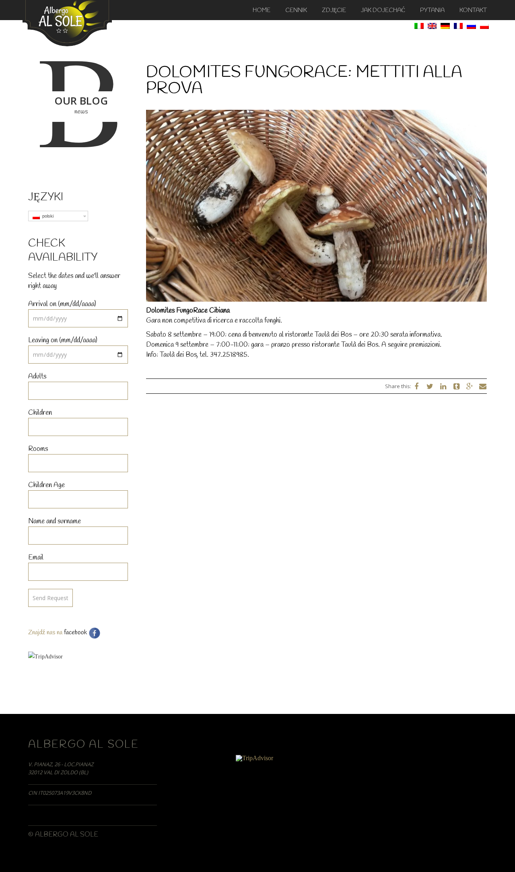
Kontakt (473, 10)
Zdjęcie (334, 10)
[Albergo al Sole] (67, 22)
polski (47, 216)
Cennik (296, 10)
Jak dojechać (383, 10)
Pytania (432, 10)
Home (261, 10)
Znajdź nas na (46, 632)
